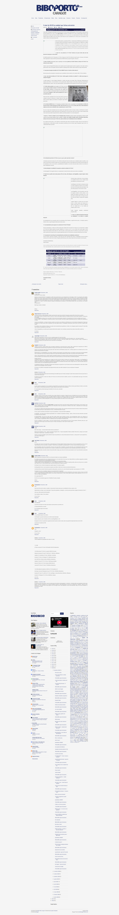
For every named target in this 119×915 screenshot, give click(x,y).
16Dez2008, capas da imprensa (60, 767)
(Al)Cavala (34, 729)
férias (75, 659)
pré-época (79, 717)
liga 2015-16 (80, 673)
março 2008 (56, 891)
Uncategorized (84, 18)
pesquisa (71, 713)
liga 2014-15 (74, 673)
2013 (53, 659)
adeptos (86, 624)
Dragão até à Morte (35, 756)
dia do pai (79, 646)
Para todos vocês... (58, 672)
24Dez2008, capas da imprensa (60, 711)
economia (74, 651)
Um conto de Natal (58, 709)
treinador (71, 737)
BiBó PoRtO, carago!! (41, 910)
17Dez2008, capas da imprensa (60, 762)
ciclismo (85, 641)
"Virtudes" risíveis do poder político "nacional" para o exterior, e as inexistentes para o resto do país (38, 685)
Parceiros (78, 18)
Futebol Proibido (35, 746)
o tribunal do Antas (75, 707)
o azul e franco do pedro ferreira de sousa (79, 688)
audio (71, 635)
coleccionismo (82, 642)
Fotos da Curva (35, 758)
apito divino (79, 629)
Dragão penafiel (37, 292)
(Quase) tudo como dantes (60, 849)
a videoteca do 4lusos (82, 623)
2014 (53, 657)
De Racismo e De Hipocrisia (37, 695)
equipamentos (80, 655)
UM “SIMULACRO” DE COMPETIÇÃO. (40, 645)
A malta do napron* (58, 842)
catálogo (77, 641)
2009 (53, 666)
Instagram (37, 616)
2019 (53, 648)
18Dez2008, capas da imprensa (60, 751)
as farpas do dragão (81, 631)
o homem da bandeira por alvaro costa (77, 698)
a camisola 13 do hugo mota (79, 616)
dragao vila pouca (38, 313)
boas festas (81, 636)
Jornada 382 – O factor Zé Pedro (38, 670)
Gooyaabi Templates (53, 910)
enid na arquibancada (76, 654)
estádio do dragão (79, 656)
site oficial (74, 727)
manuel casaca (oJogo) (73, 680)
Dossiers (73, 18)
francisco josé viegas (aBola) (77, 662)
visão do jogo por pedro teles (80, 741)
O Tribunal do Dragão (36, 698)
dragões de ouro (80, 649)
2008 (53, 667)
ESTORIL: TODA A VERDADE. (41, 623)
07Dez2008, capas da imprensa (60, 826)
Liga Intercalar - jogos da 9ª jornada (61, 852)
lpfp (85, 679)
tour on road (85, 736)
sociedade (80, 727)
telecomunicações (72, 734)
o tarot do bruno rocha (83, 706)
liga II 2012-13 (79, 677)
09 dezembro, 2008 (44, 292)
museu (74, 685)
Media (52, 18)
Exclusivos (69, 18)
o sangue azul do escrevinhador (79, 705)
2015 (53, 655)
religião (72, 722)
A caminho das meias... (59, 753)
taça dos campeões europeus (81, 732)
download (85, 647)
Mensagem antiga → (84, 284)
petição (75, 713)
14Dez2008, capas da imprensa (60, 780)
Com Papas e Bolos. (35, 747)
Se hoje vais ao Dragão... (59, 866)
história (86, 663)
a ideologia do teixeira (77, 620)
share (71, 727)
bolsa (86, 636)
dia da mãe (74, 646)
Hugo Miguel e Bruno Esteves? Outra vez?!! (39, 690)
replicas (76, 722)
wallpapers (76, 742)
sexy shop (84, 726)
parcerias (86, 711)
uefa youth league (81, 738)
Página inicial (60, 284)
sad (71, 725)
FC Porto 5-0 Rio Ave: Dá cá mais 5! (38, 738)
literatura (76, 679)
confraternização (85, 645)
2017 (53, 652)
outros (85, 710)
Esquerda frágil (57, 700)
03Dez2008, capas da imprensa (60, 854)
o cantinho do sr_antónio (79, 691)
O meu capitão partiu (36, 666)
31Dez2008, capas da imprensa (60, 678)
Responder (37, 310)
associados (84, 634)
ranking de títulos (83, 720)
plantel (72, 714)
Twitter (56, 27)
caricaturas (82, 639)
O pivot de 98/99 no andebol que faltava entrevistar (59, 25)
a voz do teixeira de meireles (78, 624)
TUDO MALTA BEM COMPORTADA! (42, 637)
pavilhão (84, 712)
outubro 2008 (56, 873)
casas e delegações (79, 640)
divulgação (77, 647)
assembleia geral (77, 634)
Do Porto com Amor (35, 694)
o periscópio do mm (81, 704)
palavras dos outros (74, 711)
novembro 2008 (57, 871)
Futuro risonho (57, 770)
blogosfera (75, 636)
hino (77, 663)
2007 (53, 898)
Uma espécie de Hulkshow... (60, 746)
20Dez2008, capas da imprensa (60, 735)
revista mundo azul (84, 723)
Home (32, 18)
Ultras (56, 18)
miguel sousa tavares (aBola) (76, 681)
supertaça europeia (83, 730)
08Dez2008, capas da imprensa (60, 822)
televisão (80, 734)
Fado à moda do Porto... (59, 856)
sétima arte (80, 726)
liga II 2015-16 (82, 678)
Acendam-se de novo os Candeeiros (38, 675)
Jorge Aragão (37, 335)
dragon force (75, 650)
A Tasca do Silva (35, 704)
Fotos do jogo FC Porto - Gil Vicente (38, 679)
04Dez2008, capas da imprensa (60, 847)
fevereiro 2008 (56, 894)
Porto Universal (35, 717)
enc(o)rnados (73, 653)
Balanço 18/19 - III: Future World (37, 705)
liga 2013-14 (85, 672)
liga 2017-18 (75, 675)
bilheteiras (84, 635)
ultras (75, 740)
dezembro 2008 (57, 670)
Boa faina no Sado (58, 824)
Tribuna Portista (35, 728)
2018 (53, 650)
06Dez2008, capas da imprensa (60, 832)
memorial (84, 680)
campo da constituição (74, 637)
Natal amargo (57, 719)
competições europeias (74, 644)
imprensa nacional (81, 667)
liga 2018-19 (82, 675)
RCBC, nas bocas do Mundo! (60, 794)
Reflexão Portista (35, 689)
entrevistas (34, 29)
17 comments (34, 37)
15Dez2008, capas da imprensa (60, 774)
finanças (79, 660)
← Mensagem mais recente (36, 284)
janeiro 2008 (56, 897)
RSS (43, 616)
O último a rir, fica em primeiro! (60, 804)
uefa (75, 738)
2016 (53, 653)
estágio (75, 657)
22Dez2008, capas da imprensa (60, 724)
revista (71, 723)
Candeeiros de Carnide (36, 674)
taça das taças (79, 731)
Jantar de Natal (57, 772)
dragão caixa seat (79, 648)
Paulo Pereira (37, 440)
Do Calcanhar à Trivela (36, 665)
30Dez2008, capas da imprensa (60, 686)
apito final (86, 629)
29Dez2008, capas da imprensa (60, 693)
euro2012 (79, 658)
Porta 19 (33, 669)
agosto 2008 (56, 879)
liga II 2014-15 (75, 678)
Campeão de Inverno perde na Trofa (61, 749)
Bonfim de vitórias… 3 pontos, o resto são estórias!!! (60, 829)
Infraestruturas (47, 18)
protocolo (71, 720)
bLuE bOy (36, 403)
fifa (75, 660)
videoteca (71, 741)
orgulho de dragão (82, 708)
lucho (36, 382)
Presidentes (40, 18)
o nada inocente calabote (75, 702)
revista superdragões (73, 724)
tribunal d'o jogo (79, 737)
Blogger (37, 911)
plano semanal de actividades (83, 713)
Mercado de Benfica (35, 714)
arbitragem (74, 630)
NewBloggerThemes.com (83, 911)
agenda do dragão (76, 625)
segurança (85, 725)
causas (82, 641)
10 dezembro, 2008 (41, 501)
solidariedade (86, 727)
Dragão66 (36, 345)
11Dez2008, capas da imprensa (60, 806)
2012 (53, 660)
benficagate (79, 635)
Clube (36, 18)
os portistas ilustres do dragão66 (79, 710)
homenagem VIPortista (78, 664)
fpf (87, 661)
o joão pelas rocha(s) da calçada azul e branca (79, 699)
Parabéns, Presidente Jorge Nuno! (61, 695)
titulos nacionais (81, 735)
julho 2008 (56, 881)
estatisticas (81, 657)
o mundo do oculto (83, 701)
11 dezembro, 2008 (41, 581)
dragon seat (82, 650)
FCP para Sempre (35, 678)
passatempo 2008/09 (59, 742)
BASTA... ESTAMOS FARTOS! (41, 630)
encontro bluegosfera (84, 653)
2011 (53, 662)
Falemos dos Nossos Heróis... (60, 704)
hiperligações (81, 663)
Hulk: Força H (57, 740)
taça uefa (83, 733)
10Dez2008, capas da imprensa (60, 812)
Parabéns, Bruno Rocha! (59, 691)
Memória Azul (34, 656)
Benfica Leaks (34, 750)
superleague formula (78, 729)
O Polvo (33, 659)
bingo (71, 636)
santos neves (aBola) (78, 725)
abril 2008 (56, 889)
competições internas (84, 644)
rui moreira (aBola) (82, 724)
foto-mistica (83, 661)
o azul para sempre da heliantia (79, 689)
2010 (53, 664)
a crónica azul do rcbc (82, 618)
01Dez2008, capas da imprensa (60, 868)
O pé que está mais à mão (37, 737)
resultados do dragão (82, 722)
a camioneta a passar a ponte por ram (79, 615)
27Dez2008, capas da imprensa (60, 702)
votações (71, 742)
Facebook (51, 27)
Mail (41, 616)
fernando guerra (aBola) (81, 659)
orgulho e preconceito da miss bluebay (77, 709)
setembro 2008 (57, 876)
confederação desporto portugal (75, 645)
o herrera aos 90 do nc (82, 697)
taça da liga (72, 731)
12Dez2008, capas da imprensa (60, 802)
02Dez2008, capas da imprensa (60, 862)
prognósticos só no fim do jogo (77, 719)
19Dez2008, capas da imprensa (60, 744)
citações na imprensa (74, 642)
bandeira (74, 635)
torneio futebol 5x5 (79, 736)
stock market (80, 728)
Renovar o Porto (35, 683)
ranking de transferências (74, 721)
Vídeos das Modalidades (36, 708)
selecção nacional (73, 726)
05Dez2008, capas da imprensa (60, 839)
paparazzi (81, 711)
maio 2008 (56, 886)
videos (81, 740)
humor (80, 665)
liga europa (82, 676)
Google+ (61, 27)
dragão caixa (72, 648)
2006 (53, 900)
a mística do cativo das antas (79, 621)
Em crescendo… (58, 819)
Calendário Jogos (62, 18)
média (80, 680)
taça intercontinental (74, 733)
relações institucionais (84, 721)
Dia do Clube (34, 723)
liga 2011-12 (72, 672)
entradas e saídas (84, 654)
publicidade (76, 720)
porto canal (83, 715)
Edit (32, 39)
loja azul (81, 679)
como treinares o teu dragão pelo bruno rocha (79, 643)
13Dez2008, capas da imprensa (60, 788)
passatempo (77, 712)
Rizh (87, 910)
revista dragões (76, 723)
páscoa (72, 712)
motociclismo (79, 683)
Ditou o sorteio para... (59, 737)
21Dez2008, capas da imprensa (60, 730)
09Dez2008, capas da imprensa (60, 817)
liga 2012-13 (79, 672)
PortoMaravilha (37, 484)
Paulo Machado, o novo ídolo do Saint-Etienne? (61, 733)
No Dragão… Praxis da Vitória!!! (60, 864)
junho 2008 (56, 884)
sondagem (73, 728)
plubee (78, 714)
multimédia (82, 684)
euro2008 (75, 658)
